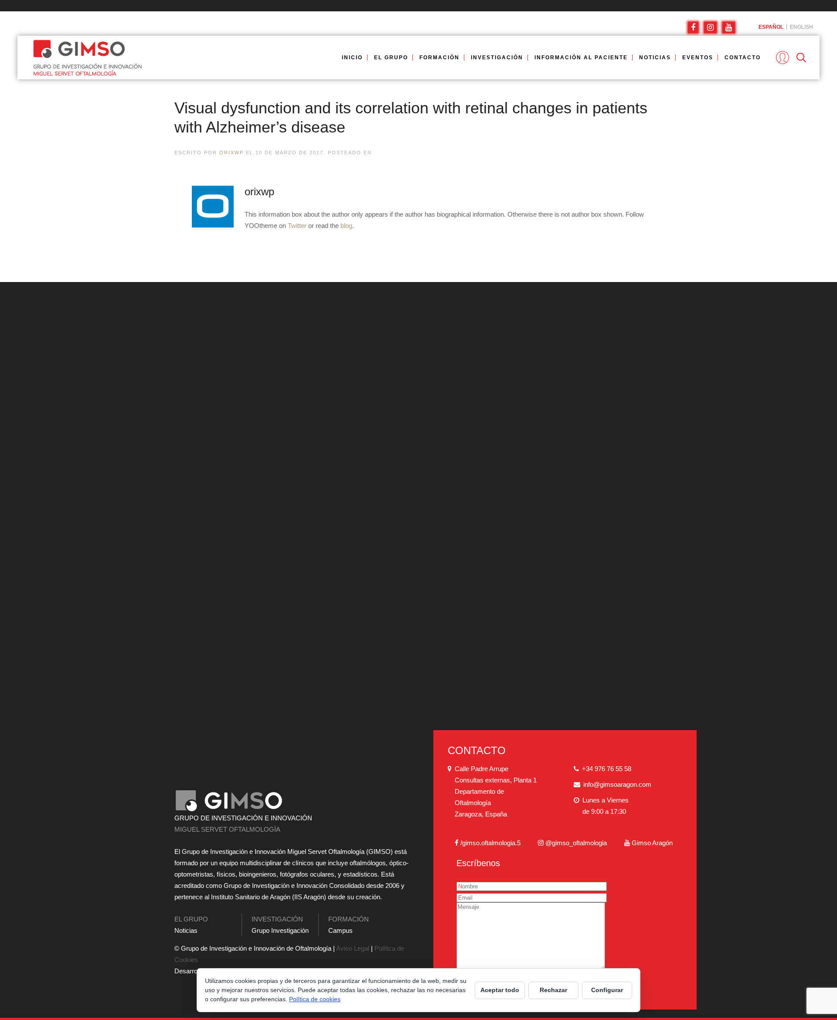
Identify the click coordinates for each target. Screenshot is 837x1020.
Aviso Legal (352, 948)
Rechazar (553, 989)
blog (346, 225)
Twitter (297, 225)
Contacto (743, 57)
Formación (439, 57)
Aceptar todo (499, 989)
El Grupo (391, 57)
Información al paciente (581, 57)
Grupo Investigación (280, 930)
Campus (340, 930)
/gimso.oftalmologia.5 (490, 843)
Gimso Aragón (652, 843)
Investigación (497, 57)
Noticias (655, 57)
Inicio (352, 57)
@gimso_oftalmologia (576, 843)
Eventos (697, 57)
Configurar (607, 989)
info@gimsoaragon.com (617, 784)
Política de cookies (314, 999)
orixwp (231, 152)
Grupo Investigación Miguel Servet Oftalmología (191, 57)
